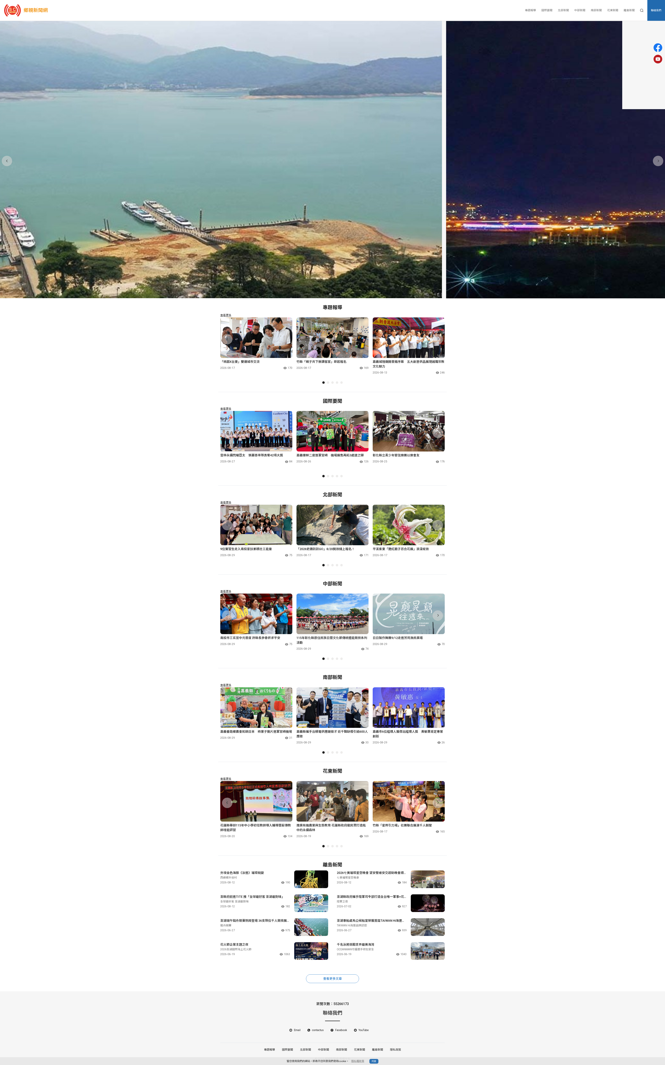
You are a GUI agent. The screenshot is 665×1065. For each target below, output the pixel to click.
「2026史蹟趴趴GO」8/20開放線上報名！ (325, 549)
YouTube (363, 1030)
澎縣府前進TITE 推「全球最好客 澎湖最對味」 (252, 897)
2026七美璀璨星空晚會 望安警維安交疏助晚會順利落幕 (370, 873)
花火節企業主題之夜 (234, 944)
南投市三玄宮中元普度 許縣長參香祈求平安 (250, 638)
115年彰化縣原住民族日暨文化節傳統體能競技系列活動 (331, 640)
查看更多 (225, 315)
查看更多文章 (332, 978)
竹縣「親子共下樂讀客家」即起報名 (321, 361)
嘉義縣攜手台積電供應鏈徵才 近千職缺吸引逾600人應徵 (332, 734)
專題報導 (530, 10)
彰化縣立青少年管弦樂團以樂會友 (396, 455)
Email (297, 1030)
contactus (318, 1030)
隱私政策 (395, 1049)
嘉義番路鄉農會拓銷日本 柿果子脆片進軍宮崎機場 (256, 731)
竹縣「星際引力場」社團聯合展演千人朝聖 (402, 825)
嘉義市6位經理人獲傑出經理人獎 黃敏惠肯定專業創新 (408, 734)
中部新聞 (579, 10)
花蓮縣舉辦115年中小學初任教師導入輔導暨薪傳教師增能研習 (255, 827)
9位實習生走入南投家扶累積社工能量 (246, 549)
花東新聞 (612, 10)
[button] (330, 294)
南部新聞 (596, 10)
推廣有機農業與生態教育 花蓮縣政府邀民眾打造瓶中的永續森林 (331, 827)
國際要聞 (546, 10)
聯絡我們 (656, 10)
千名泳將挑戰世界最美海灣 (355, 944)
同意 (374, 1061)
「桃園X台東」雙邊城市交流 (240, 361)
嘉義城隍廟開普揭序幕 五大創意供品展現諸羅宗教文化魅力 (408, 364)
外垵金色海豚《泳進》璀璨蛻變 (242, 873)
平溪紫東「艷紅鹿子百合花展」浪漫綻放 (401, 549)
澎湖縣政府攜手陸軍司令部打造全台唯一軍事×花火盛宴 (370, 897)
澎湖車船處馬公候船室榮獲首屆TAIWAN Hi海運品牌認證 (371, 921)
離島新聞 (629, 10)
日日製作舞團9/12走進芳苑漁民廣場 (398, 638)
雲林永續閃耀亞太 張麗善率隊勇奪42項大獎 (251, 455)
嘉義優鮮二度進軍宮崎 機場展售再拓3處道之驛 (330, 455)
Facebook (341, 1030)
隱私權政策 (357, 1061)
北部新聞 (563, 10)
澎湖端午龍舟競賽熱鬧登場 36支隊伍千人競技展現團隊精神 (255, 921)
